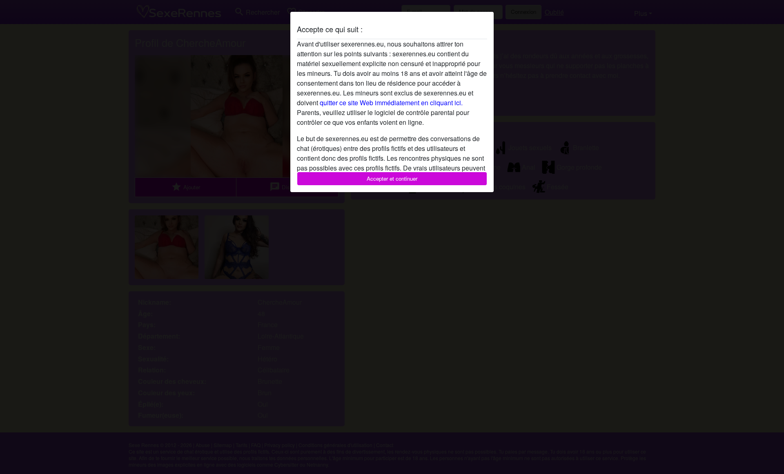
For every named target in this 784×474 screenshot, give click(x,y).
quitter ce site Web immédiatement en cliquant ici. (391, 102)
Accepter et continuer (392, 178)
